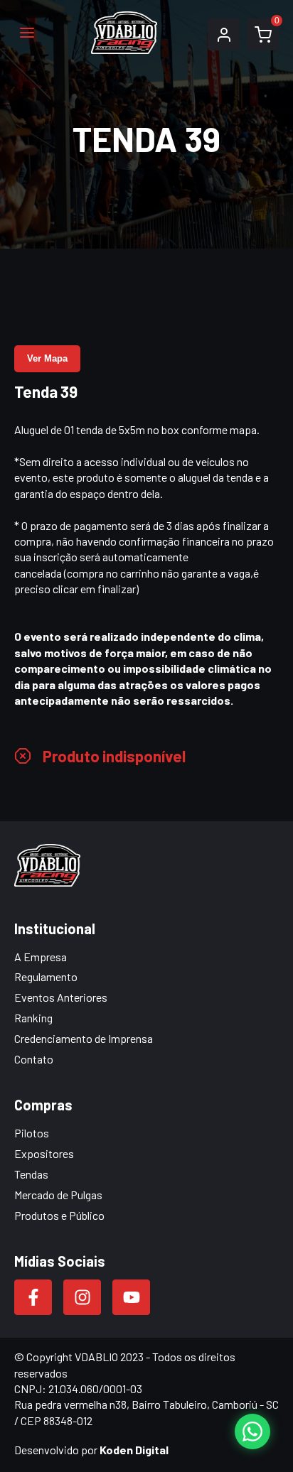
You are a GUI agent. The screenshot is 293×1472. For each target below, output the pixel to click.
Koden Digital (134, 1449)
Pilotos (31, 1133)
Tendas (31, 1174)
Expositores (44, 1153)
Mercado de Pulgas (58, 1194)
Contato (33, 1059)
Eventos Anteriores (60, 997)
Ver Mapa (47, 358)
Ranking (33, 1017)
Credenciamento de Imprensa (83, 1038)
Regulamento (46, 976)
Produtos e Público (59, 1215)
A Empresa (40, 956)
